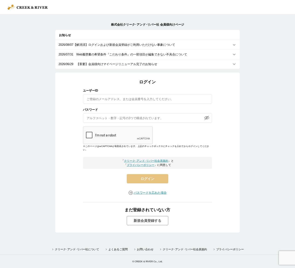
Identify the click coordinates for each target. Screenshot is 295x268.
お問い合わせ (145, 249)
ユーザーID (90, 90)
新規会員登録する (147, 220)
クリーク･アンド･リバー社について (77, 249)
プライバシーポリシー (140, 165)
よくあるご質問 (118, 249)
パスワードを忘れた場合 (150, 192)
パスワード (90, 109)
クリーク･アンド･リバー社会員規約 (146, 160)
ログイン (147, 179)
